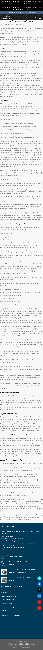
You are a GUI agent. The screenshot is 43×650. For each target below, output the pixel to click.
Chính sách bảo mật (8, 599)
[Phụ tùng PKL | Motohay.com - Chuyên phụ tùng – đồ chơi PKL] (9, 17)
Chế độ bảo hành (7, 603)
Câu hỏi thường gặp (8, 607)
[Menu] (35, 17)
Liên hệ (4, 610)
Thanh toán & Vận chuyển (10, 596)
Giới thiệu (5, 592)
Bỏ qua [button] (31, 4)
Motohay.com (6, 531)
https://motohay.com (6, 33)
